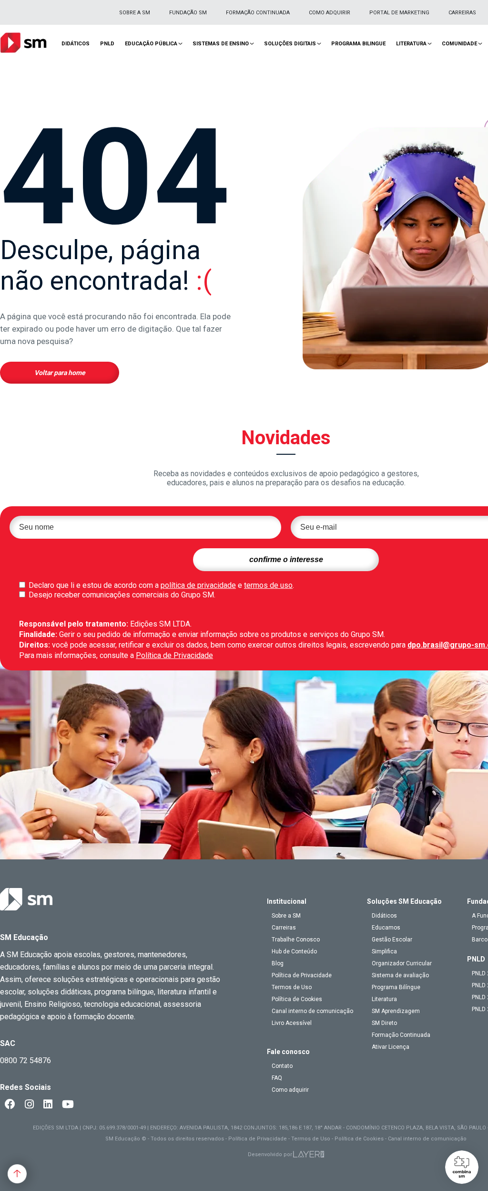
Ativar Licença (390, 1047)
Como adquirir (329, 13)
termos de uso (268, 585)
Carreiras (462, 13)
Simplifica (384, 951)
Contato (282, 1066)
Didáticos (75, 44)
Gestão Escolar (392, 939)
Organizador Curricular (402, 963)
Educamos (386, 927)
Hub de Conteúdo (294, 951)
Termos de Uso (292, 987)
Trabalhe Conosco (296, 939)
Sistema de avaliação (400, 975)
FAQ (277, 1078)
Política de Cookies (297, 999)
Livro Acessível (292, 1023)
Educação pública (151, 44)
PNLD (107, 44)
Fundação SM (188, 13)
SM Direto (384, 1023)
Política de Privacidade (174, 655)
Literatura (411, 44)
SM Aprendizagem (396, 1011)
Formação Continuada (258, 13)
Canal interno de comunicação (312, 1011)
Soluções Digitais (290, 44)
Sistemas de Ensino (221, 44)
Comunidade (459, 44)
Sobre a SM (134, 13)
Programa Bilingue (358, 44)
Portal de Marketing (399, 13)
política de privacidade (198, 585)
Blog (278, 963)
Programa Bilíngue (396, 987)
